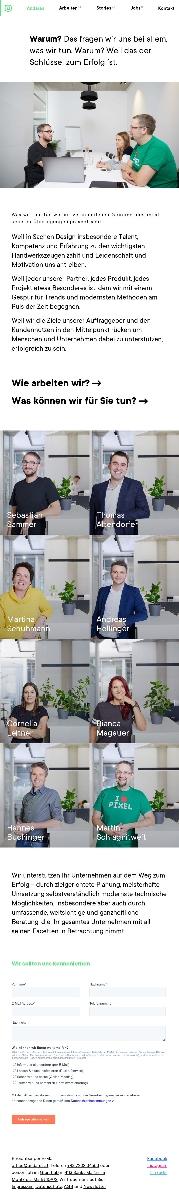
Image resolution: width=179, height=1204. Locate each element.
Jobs (136, 8)
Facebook (157, 1158)
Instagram (157, 1165)
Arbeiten (70, 8)
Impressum (23, 1186)
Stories (105, 8)
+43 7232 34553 (83, 1165)
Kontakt (166, 8)
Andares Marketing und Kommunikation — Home (8, 8)
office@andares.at (30, 1165)
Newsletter (94, 1186)
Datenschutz (48, 1186)
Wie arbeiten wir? (51, 383)
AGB (68, 1186)
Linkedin (158, 1172)
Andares (35, 8)
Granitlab (49, 1172)
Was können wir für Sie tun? (74, 400)
